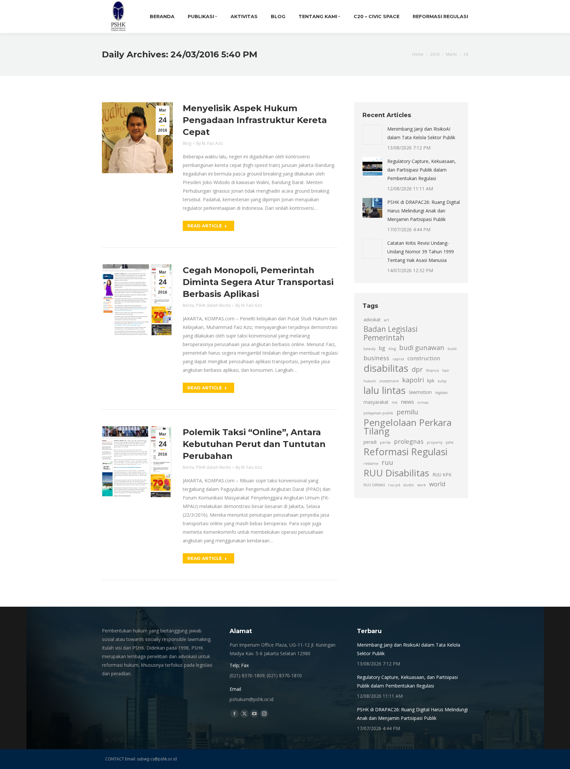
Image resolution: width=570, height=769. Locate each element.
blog (392, 348)
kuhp (442, 381)
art (386, 320)
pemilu (407, 411)
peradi (370, 442)
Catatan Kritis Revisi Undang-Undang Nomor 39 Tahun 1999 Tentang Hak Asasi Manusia (420, 251)
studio (408, 485)
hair (445, 370)
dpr (417, 369)
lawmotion (420, 392)
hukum (370, 381)
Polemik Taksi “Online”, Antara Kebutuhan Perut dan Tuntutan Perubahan (254, 444)
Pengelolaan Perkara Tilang (408, 426)
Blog (187, 143)
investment (389, 381)
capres (398, 359)
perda (385, 442)
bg (382, 348)
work (421, 485)
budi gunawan (421, 347)
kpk (430, 380)
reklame (371, 463)
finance (432, 370)
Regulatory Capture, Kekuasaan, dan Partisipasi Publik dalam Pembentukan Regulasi (421, 169)
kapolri (413, 379)
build (452, 348)
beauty (369, 348)
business (376, 358)
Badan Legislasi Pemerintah (391, 333)
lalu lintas (385, 390)
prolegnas (409, 441)
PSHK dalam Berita (213, 305)
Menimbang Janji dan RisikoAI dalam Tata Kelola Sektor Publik (421, 133)
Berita (188, 305)
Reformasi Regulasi (406, 451)
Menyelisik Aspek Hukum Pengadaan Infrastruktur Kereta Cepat (255, 120)
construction (423, 358)
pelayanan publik (378, 413)
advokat (372, 319)
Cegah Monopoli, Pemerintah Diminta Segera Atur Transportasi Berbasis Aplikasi (258, 282)
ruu (387, 462)
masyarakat (376, 402)
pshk (450, 442)
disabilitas (386, 368)
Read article (204, 225)
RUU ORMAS (374, 485)
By (209, 143)
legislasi (441, 392)
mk (394, 402)
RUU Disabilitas (396, 472)
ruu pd (394, 485)
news (407, 401)
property (434, 442)
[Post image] (372, 134)
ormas (422, 402)
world (437, 484)
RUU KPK (442, 474)
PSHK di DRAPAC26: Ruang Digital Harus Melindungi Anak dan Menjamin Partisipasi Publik (423, 210)
